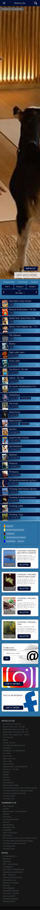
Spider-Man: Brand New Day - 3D (15, 732)
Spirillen (6, 775)
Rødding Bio (20, 3)
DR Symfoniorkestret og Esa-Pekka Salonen (20, 788)
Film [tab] (7, 287)
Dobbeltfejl (7, 830)
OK (7, 658)
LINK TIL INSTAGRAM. (14, 684)
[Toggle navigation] (35, 3)
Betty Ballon (7, 835)
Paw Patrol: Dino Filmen (12, 724)
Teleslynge (7, 861)
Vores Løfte (7, 761)
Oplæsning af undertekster (13, 872)
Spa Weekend (26, 275)
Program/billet (9, 282)
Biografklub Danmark (11, 891)
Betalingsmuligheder (10, 899)
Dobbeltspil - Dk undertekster (14, 751)
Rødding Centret (9, 901)
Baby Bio (6, 885)
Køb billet (31, 268)
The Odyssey (8, 737)
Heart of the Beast (10, 833)
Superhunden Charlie (11, 785)
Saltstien (6, 772)
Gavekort (34, 282)
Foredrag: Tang (9, 799)
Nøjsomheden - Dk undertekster (15, 767)
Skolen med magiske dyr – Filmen (16, 735)
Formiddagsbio (9, 888)
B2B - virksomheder (10, 864)
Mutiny (5, 740)
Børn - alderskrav (9, 875)
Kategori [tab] (19, 287)
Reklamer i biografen (11, 883)
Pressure (6, 777)
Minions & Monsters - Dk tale (14, 727)
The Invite (6, 753)
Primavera (7, 780)
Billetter (24, 565)
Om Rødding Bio (9, 856)
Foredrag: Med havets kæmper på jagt (18, 791)
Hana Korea (7, 756)
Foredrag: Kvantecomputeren (14, 793)
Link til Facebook (14, 708)
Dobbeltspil (7, 748)
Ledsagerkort (8, 867)
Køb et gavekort (9, 896)
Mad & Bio (7, 859)
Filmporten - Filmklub (11, 893)
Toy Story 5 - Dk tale (11, 769)
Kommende (22, 282)
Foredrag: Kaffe (9, 796)
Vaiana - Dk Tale (9, 743)
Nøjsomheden (8, 764)
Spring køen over (9, 880)
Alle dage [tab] (19, 292)
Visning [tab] (31, 287)
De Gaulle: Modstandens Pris (14, 745)
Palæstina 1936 (9, 827)
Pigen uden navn (9, 759)
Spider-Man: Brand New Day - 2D (15, 729)
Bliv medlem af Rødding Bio (13, 869)
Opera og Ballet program (12, 877)
